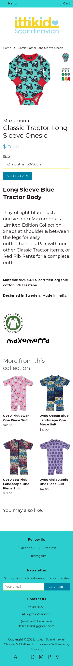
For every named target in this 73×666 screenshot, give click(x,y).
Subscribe (57, 587)
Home (7, 47)
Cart (66, 3)
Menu (12, 3)
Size (6, 157)
